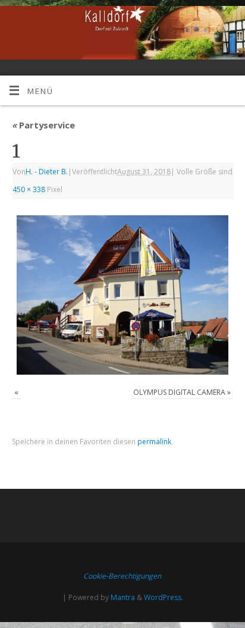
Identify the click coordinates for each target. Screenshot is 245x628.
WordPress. (163, 597)
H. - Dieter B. (47, 172)
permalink (154, 442)
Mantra (123, 597)
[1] (122, 295)
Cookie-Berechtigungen (122, 576)
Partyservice (43, 125)
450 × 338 (28, 189)
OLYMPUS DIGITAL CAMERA (179, 392)
